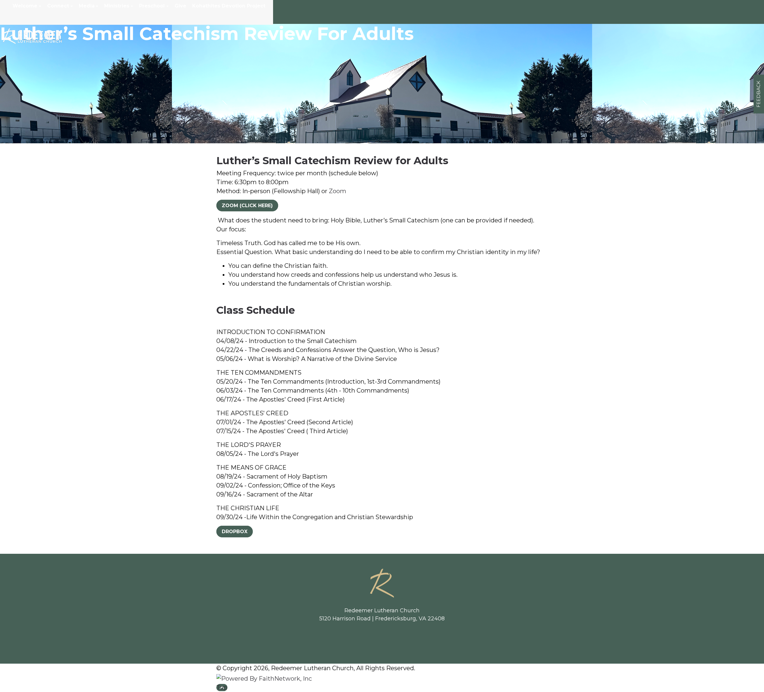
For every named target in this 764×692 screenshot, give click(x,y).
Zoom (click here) (247, 205)
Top (221, 687)
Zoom (337, 191)
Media (87, 6)
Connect (58, 6)
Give (180, 6)
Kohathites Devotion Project (228, 6)
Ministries (116, 6)
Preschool (152, 6)
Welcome (25, 6)
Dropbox (234, 531)
